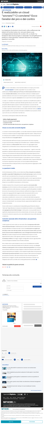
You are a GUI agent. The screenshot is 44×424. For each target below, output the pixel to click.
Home (3, 23)
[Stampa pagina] (13, 26)
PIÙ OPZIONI (32, 422)
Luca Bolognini (5, 44)
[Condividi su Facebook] (2, 26)
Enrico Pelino (4, 48)
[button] (3, 4)
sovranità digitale (9, 89)
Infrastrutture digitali (25, 7)
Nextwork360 (5, 388)
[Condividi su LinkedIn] (4, 26)
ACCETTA (11, 422)
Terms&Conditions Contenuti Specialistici (10, 383)
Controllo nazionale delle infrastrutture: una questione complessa (18, 124)
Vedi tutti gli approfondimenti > (36, 375)
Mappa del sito (22, 407)
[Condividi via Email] (8, 26)
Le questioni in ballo (7, 122)
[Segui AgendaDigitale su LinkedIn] (25, 379)
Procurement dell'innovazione (6, 7)
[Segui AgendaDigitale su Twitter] (27, 379)
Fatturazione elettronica (34, 7)
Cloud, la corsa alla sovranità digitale (11, 121)
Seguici (19, 379)
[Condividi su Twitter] (6, 26)
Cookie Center (21, 383)
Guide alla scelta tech (16, 7)
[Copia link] (11, 26)
